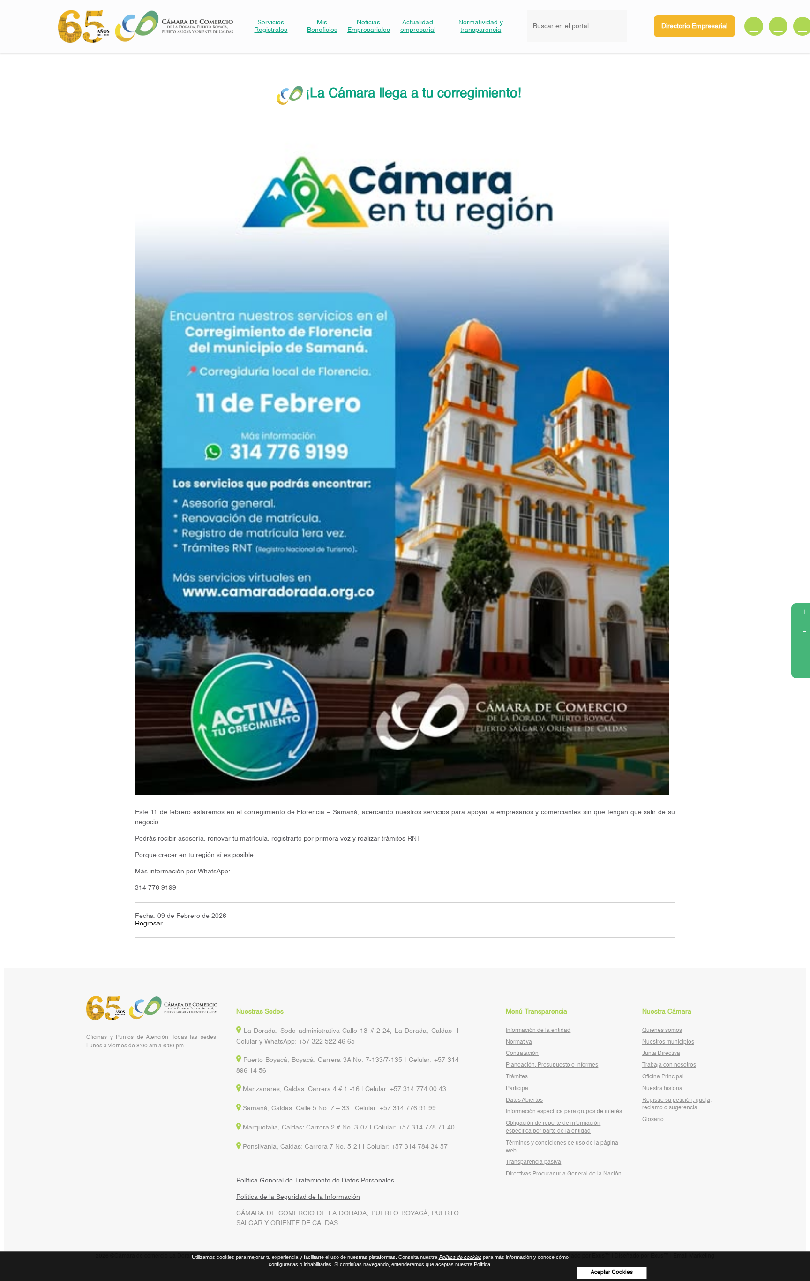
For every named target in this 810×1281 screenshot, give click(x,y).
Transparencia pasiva (533, 1162)
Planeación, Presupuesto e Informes (552, 1065)
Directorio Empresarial (694, 26)
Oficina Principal (663, 1077)
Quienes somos (662, 1030)
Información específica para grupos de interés (564, 1111)
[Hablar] (800, 668)
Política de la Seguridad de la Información (298, 1197)
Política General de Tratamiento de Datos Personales (316, 1180)
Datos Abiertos (524, 1100)
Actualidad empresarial (417, 26)
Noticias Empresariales (368, 26)
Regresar (149, 923)
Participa (517, 1089)
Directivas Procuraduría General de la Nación (564, 1174)
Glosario (653, 1119)
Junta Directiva (661, 1053)
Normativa (519, 1042)
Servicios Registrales (270, 26)
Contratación (522, 1053)
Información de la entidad (538, 1030)
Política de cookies (460, 1257)
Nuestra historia (662, 1089)
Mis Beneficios (322, 26)
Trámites (517, 1077)
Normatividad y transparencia (480, 26)
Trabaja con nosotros (669, 1065)
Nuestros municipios (668, 1042)
